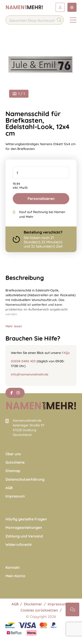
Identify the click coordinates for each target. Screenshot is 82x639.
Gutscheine (15, 462)
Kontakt (12, 567)
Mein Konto (15, 576)
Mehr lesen (13, 326)
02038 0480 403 (23, 361)
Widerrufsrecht (18, 544)
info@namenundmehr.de (29, 374)
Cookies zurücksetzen (39, 610)
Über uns (13, 454)
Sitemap (12, 471)
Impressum (15, 496)
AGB (9, 488)
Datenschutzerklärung (24, 479)
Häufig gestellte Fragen (26, 519)
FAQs (66, 353)
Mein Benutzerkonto (60, 7)
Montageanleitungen (23, 527)
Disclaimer (33, 604)
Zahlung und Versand (24, 536)
